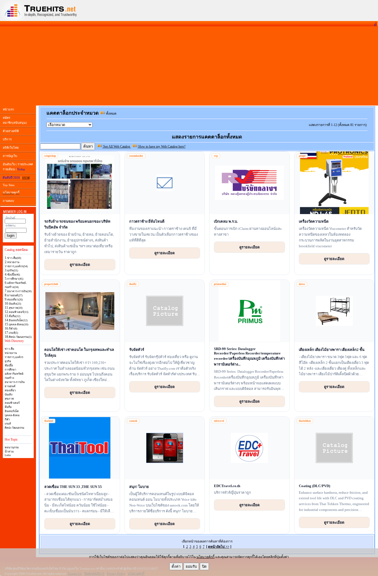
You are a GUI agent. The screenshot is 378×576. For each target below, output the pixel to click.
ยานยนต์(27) (14, 295)
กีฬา (7, 419)
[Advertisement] (189, 66)
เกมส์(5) (13, 332)
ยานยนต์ (10, 386)
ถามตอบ (8, 200)
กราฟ (26, 177)
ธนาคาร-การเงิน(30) (19, 291)
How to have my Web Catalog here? (161, 146)
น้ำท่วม (9, 451)
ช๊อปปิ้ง (9, 365)
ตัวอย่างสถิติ (11, 131)
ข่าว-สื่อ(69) (14, 257)
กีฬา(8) (13, 328)
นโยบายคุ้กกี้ (205, 557)
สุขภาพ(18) (15, 307)
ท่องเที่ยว (10, 390)
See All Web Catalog (116, 146)
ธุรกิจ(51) (12, 270)
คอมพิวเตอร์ (12, 402)
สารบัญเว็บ (10, 156)
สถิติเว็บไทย (11, 147)
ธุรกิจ (8, 361)
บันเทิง (8, 394)
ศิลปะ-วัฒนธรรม (14, 427)
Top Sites (8, 185)
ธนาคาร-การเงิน (15, 382)
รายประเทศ (25, 164)
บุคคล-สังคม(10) (18, 324)
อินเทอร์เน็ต (12, 411)
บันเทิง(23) (15, 303)
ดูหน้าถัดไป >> (218, 547)
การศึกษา (10, 369)
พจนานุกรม (12, 447)
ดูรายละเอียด (80, 264)
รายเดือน (9, 169)
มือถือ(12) (14, 316)
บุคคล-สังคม (12, 415)
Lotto (8, 455)
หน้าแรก (8, 109)
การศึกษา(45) (15, 278)
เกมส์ (8, 423)
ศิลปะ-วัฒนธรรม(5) (20, 336)
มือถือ (8, 406)
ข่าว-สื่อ (9, 348)
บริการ (7, 139)
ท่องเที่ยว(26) (15, 299)
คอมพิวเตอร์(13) (18, 311)
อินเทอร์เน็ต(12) (18, 320)
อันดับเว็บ (9, 164)
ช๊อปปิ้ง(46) (13, 274)
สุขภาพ (9, 398)
